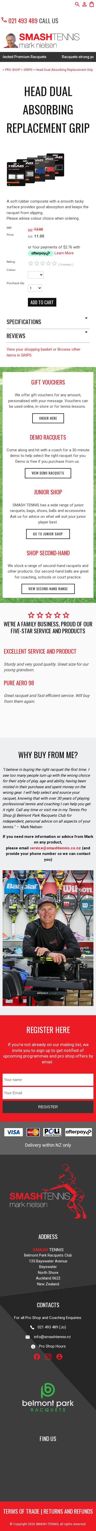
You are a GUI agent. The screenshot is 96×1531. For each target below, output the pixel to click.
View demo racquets (48, 473)
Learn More (64, 253)
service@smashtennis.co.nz (55, 848)
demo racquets (48, 437)
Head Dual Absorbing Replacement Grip (64, 70)
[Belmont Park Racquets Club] (48, 1423)
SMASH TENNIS (47, 1524)
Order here (48, 418)
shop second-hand (48, 552)
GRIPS (28, 70)
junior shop (48, 491)
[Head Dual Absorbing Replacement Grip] (35, 197)
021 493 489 (19, 20)
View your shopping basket (29, 349)
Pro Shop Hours (51, 1346)
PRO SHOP (12, 70)
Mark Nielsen (31, 827)
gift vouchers (48, 382)
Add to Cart (42, 302)
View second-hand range (48, 588)
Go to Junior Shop (48, 534)
